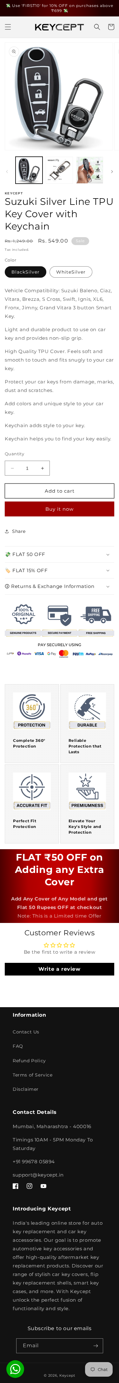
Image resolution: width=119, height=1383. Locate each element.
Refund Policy (29, 1061)
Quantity (14, 453)
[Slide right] (112, 172)
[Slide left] (7, 172)
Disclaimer (26, 1089)
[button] (8, 27)
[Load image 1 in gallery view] (29, 170)
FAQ (18, 1046)
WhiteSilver (71, 272)
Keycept (67, 1375)
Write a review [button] (59, 969)
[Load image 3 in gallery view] (89, 170)
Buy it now (59, 509)
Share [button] (19, 531)
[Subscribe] (96, 1345)
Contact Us (26, 1032)
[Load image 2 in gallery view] (59, 170)
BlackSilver (25, 272)
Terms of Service (33, 1075)
